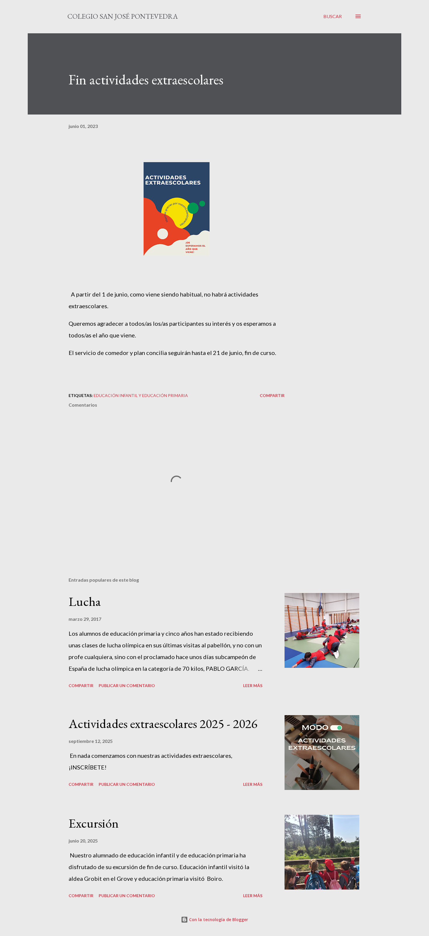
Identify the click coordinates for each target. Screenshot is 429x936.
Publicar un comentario (127, 685)
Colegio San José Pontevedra (122, 16)
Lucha (85, 601)
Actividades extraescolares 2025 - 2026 (163, 723)
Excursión (94, 823)
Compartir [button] (272, 395)
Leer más (252, 685)
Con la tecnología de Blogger (218, 919)
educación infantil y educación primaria (141, 395)
